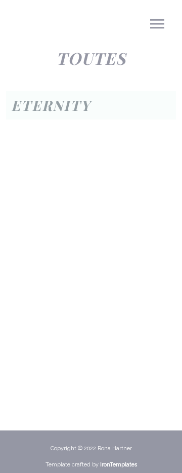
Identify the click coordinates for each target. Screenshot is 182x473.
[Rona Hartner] (43, 28)
